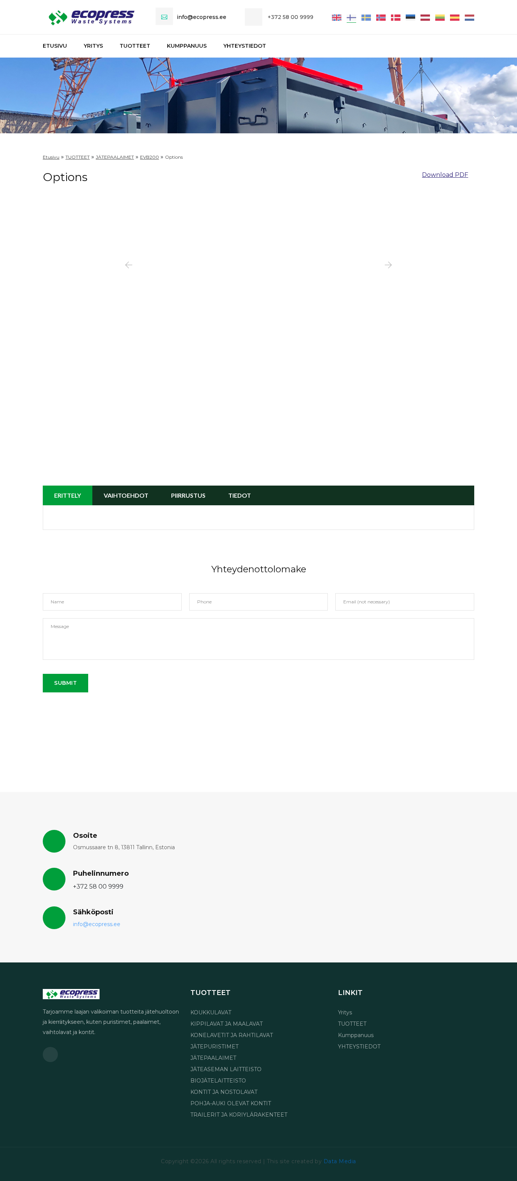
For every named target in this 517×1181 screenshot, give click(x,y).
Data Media (340, 1161)
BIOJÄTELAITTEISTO (218, 1080)
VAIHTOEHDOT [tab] (126, 495)
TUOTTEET (135, 45)
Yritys (93, 45)
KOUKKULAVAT (210, 1012)
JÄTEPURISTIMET (214, 1046)
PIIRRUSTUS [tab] (188, 495)
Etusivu (55, 45)
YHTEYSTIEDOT (244, 45)
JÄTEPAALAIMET (213, 1057)
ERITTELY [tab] (67, 495)
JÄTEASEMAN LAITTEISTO (226, 1069)
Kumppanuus (187, 45)
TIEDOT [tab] (239, 495)
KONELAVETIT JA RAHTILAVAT (231, 1035)
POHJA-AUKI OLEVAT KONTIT (230, 1103)
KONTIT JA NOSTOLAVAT (223, 1092)
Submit (65, 683)
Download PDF (445, 174)
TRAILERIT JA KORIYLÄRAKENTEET (238, 1114)
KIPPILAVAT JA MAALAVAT (226, 1023)
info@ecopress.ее (201, 17)
